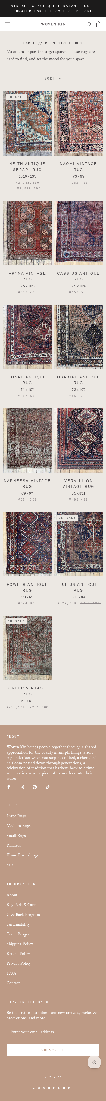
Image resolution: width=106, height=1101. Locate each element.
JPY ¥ (50, 1077)
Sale (10, 865)
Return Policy (18, 954)
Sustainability (18, 924)
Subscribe (53, 1050)
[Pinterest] (35, 786)
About (12, 895)
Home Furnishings (22, 855)
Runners (14, 845)
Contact (13, 983)
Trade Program (20, 934)
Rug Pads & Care (21, 905)
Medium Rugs (19, 826)
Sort (51, 78)
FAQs (11, 973)
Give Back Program (23, 915)
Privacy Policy (19, 963)
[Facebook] (9, 786)
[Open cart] (98, 24)
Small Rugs (16, 836)
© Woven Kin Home (53, 1088)
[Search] (89, 24)
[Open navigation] (7, 24)
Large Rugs (16, 816)
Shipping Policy (20, 944)
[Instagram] (22, 786)
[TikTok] (48, 786)
